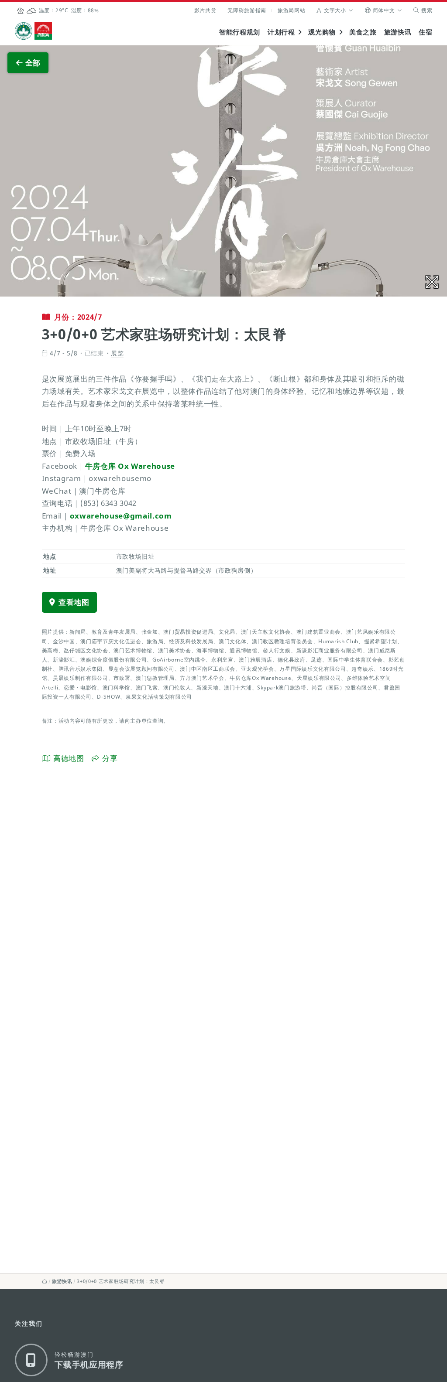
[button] (335, 10)
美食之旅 (363, 31)
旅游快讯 (398, 31)
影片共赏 (205, 10)
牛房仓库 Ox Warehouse (130, 466)
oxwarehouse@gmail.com (121, 516)
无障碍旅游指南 (246, 10)
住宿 (425, 31)
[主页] (45, 1281)
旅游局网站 (291, 10)
